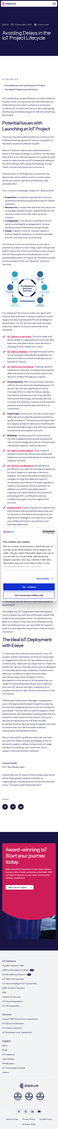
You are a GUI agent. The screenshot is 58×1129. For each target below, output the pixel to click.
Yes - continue (29, 587)
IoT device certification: (20, 465)
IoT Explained (8, 1054)
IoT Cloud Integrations (12, 1001)
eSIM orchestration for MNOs (17, 970)
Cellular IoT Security (11, 997)
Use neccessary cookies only (29, 595)
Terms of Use (12, 1119)
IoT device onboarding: (20, 450)
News (4, 1045)
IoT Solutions (9, 961)
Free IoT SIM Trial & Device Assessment (20, 1019)
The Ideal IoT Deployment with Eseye (21, 89)
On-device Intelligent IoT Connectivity (19, 983)
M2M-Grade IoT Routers (13, 988)
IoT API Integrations (11, 1006)
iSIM (4, 992)
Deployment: (14, 507)
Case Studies (8, 1059)
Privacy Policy (29, 1119)
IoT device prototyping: (20, 366)
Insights (6, 1041)
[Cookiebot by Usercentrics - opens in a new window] (42, 532)
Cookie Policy (46, 1119)
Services (6, 1014)
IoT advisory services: (19, 336)
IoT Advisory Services (12, 1028)
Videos (5, 1072)
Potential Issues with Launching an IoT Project (25, 85)
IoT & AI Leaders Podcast (13, 1068)
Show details (42, 578)
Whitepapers (8, 1063)
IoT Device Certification (13, 1023)
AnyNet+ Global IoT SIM (13, 965)
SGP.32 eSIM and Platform (16, 974)
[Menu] (54, 4)
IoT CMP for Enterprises (13, 979)
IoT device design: (17, 351)
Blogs (4, 1050)
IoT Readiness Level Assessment (17, 1032)
